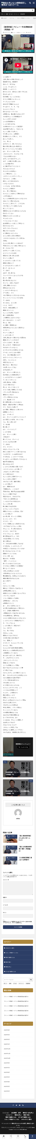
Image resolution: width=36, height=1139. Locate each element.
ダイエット (16, 14)
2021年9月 (7, 1063)
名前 (5, 897)
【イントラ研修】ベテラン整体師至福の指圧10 (16, 1001)
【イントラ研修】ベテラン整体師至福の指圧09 (16, 1006)
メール (5, 905)
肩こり (3, 14)
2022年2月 (7, 1039)
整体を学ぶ (8, 967)
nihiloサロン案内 (9, 948)
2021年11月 (7, 1053)
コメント (6, 879)
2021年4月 (7, 1081)
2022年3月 (7, 1034)
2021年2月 (7, 1091)
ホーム (3, 1137)
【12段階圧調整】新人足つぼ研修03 (25, 859)
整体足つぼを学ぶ (28, 1112)
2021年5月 (7, 1077)
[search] (33, 10)
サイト (4, 912)
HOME (5, 18)
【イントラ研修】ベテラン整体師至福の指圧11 (16, 996)
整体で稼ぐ (8, 962)
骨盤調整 (22, 14)
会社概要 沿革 (16, 1112)
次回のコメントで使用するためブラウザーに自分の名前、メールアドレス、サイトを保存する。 (18, 922)
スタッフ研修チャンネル (23, 18)
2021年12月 (7, 1049)
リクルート (9, 1115)
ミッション (5, 1112)
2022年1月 (7, 1044)
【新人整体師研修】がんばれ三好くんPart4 (25, 838)
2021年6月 (7, 1072)
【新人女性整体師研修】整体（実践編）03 (25, 849)
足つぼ (11, 14)
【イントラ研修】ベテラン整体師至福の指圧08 (16, 1010)
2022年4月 (7, 1030)
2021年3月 (7, 1086)
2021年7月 (7, 1067)
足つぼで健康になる (10, 971)
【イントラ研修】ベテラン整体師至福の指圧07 (16, 1015)
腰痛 (7, 14)
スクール (12, 18)
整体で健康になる (10, 957)
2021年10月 (7, 1058)
